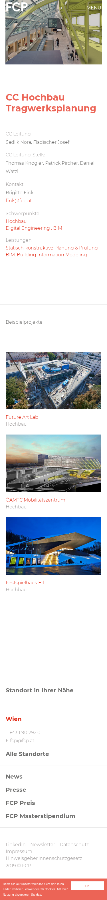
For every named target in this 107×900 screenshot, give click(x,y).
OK (87, 886)
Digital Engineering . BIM (34, 228)
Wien (14, 719)
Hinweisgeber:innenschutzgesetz (44, 858)
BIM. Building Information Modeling (46, 255)
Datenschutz (74, 844)
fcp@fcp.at (22, 740)
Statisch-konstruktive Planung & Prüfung (52, 248)
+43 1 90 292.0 (25, 732)
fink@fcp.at (19, 200)
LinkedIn (16, 844)
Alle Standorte (27, 753)
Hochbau (16, 221)
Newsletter (42, 844)
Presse (16, 789)
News (14, 776)
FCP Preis (20, 802)
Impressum (19, 851)
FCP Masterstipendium (40, 816)
